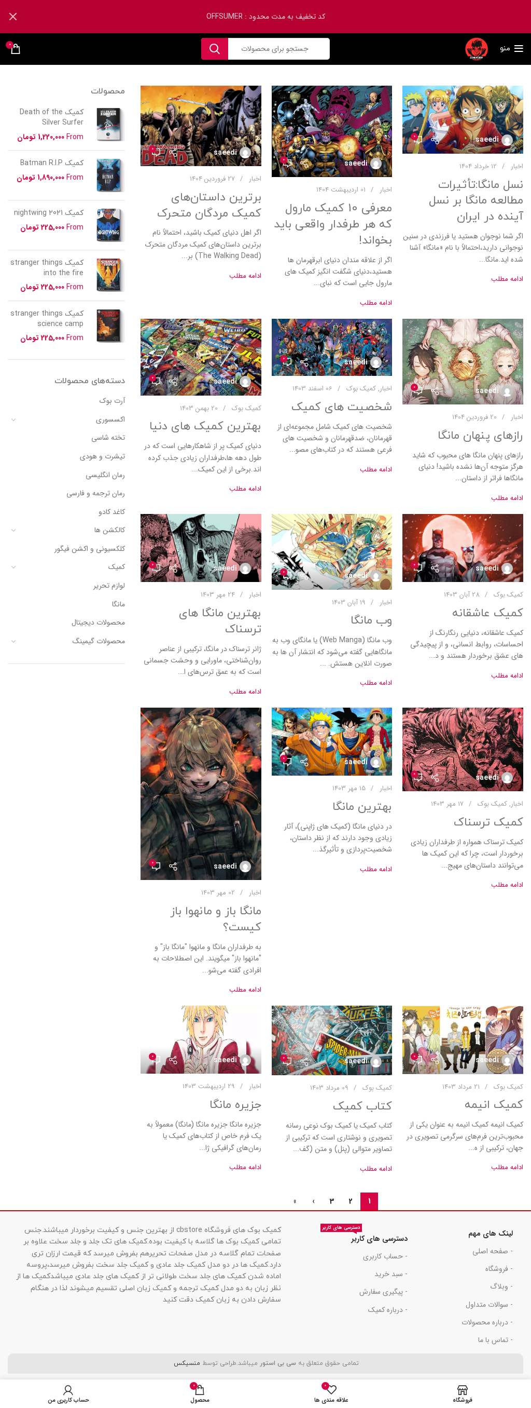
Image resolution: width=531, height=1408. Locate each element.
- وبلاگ (501, 1286)
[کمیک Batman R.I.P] (108, 175)
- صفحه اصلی (492, 1251)
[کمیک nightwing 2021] (108, 225)
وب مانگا (371, 621)
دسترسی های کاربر (365, 1237)
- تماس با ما (495, 1340)
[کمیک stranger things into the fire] (108, 275)
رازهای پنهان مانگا (480, 436)
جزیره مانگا (235, 1105)
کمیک (116, 567)
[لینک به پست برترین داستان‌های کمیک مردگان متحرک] (201, 126)
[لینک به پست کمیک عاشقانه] (462, 548)
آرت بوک (112, 401)
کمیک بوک (361, 388)
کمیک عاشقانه (487, 613)
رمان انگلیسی (105, 475)
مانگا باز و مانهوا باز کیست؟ (215, 919)
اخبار (517, 166)
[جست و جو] (214, 49)
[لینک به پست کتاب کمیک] (332, 1040)
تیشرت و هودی (102, 456)
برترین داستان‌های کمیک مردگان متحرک (209, 205)
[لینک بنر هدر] (281, 16)
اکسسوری (110, 419)
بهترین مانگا (362, 807)
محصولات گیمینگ (99, 641)
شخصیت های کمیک (341, 407)
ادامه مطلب (507, 279)
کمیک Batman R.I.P (51, 163)
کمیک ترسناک (488, 823)
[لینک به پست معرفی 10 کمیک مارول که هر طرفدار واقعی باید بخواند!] (332, 131)
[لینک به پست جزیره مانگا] (201, 1040)
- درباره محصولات (487, 1322)
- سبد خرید (390, 1274)
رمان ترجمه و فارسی (95, 493)
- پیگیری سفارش (383, 1291)
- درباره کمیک (387, 1310)
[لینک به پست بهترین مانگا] (332, 742)
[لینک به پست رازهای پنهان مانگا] (462, 361)
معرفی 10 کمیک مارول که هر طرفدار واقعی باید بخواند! (333, 224)
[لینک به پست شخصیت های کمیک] (332, 347)
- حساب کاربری (385, 1256)
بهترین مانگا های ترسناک (220, 621)
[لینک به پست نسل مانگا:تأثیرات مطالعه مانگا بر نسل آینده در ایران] (462, 120)
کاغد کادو (112, 512)
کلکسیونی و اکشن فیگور (89, 548)
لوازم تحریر (109, 585)
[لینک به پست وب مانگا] (332, 551)
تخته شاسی (108, 437)
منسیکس (186, 1363)
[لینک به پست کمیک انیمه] (462, 1040)
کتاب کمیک (362, 1107)
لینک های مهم (490, 1233)
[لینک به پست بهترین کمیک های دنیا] (201, 357)
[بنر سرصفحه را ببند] (13, 16)
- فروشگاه (499, 1269)
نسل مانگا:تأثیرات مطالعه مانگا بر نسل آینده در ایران (476, 201)
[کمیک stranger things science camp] (108, 326)
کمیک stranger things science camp (46, 319)
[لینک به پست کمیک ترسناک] (462, 749)
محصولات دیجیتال (98, 622)
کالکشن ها (109, 530)
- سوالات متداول (489, 1304)
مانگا (118, 604)
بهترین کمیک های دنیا (205, 426)
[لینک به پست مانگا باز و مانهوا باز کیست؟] (201, 794)
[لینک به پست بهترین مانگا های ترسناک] (201, 548)
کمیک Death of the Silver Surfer (51, 117)
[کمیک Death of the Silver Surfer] (108, 124)
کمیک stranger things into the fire (46, 268)
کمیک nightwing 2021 (48, 213)
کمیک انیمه (494, 1105)
